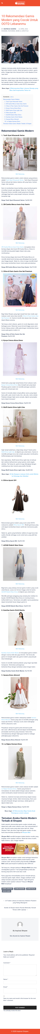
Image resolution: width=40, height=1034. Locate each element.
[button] (2, 3)
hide (12, 96)
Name (5, 979)
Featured (11, 31)
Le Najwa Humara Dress (9, 789)
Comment (6, 963)
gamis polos (31, 888)
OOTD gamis (6, 891)
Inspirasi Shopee (10, 29)
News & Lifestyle (22, 31)
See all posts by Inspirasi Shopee (20, 936)
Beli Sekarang (20, 174)
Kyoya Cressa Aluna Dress (9, 385)
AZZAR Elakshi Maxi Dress (9, 592)
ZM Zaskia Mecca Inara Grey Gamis (12, 247)
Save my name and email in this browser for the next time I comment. (19, 999)
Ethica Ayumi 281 (18, 525)
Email (5, 987)
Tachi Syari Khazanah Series (15, 180)
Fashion (4, 31)
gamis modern (19, 888)
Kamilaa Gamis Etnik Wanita (10, 653)
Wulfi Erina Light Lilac (8, 452)
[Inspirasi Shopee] (20, 3)
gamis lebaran (7, 888)
